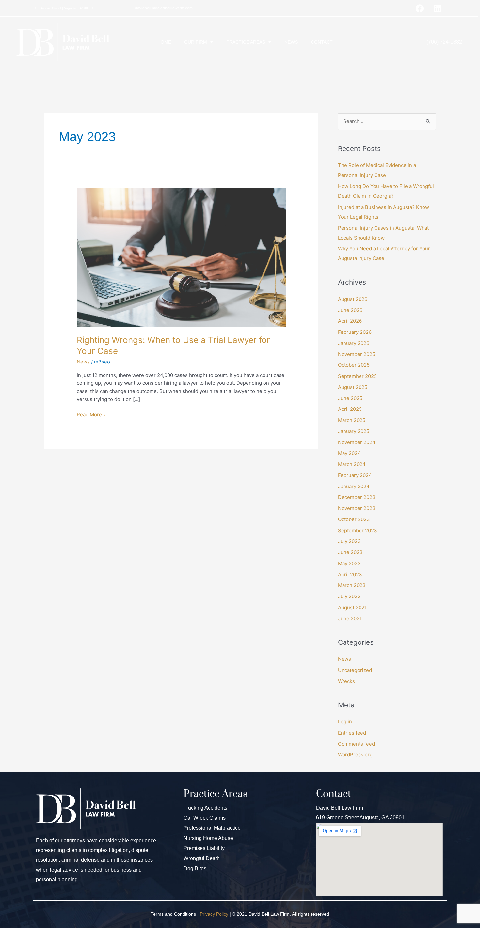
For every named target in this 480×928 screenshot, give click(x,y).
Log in (345, 722)
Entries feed (352, 733)
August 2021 (352, 607)
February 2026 (355, 332)
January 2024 (354, 486)
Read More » (91, 414)
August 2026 (352, 299)
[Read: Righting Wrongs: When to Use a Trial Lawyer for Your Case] (181, 257)
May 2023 (349, 563)
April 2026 (350, 321)
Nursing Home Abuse (208, 838)
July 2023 (349, 541)
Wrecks (346, 681)
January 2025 (353, 431)
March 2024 (352, 464)
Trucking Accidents (205, 808)
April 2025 (350, 409)
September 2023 (357, 530)
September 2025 (357, 376)
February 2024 (355, 475)
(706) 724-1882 (444, 42)
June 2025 (350, 398)
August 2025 (352, 387)
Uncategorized (355, 670)
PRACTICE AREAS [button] (245, 42)
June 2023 (350, 552)
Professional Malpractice (212, 828)
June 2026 (350, 310)
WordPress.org (355, 754)
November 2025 (356, 354)
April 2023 (350, 574)
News (83, 362)
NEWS (291, 42)
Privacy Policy (214, 914)
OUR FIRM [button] (195, 42)
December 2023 (357, 497)
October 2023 (354, 519)
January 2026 (353, 343)
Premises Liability (204, 848)
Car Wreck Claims (205, 818)
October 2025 (354, 365)
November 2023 (357, 508)
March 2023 (352, 585)
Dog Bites (195, 868)
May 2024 (349, 453)
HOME (164, 42)
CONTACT (322, 42)
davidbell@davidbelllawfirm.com (164, 8)
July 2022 (349, 596)
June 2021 (350, 618)
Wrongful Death (202, 858)
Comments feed (356, 744)
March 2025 (351, 420)
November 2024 (357, 442)
